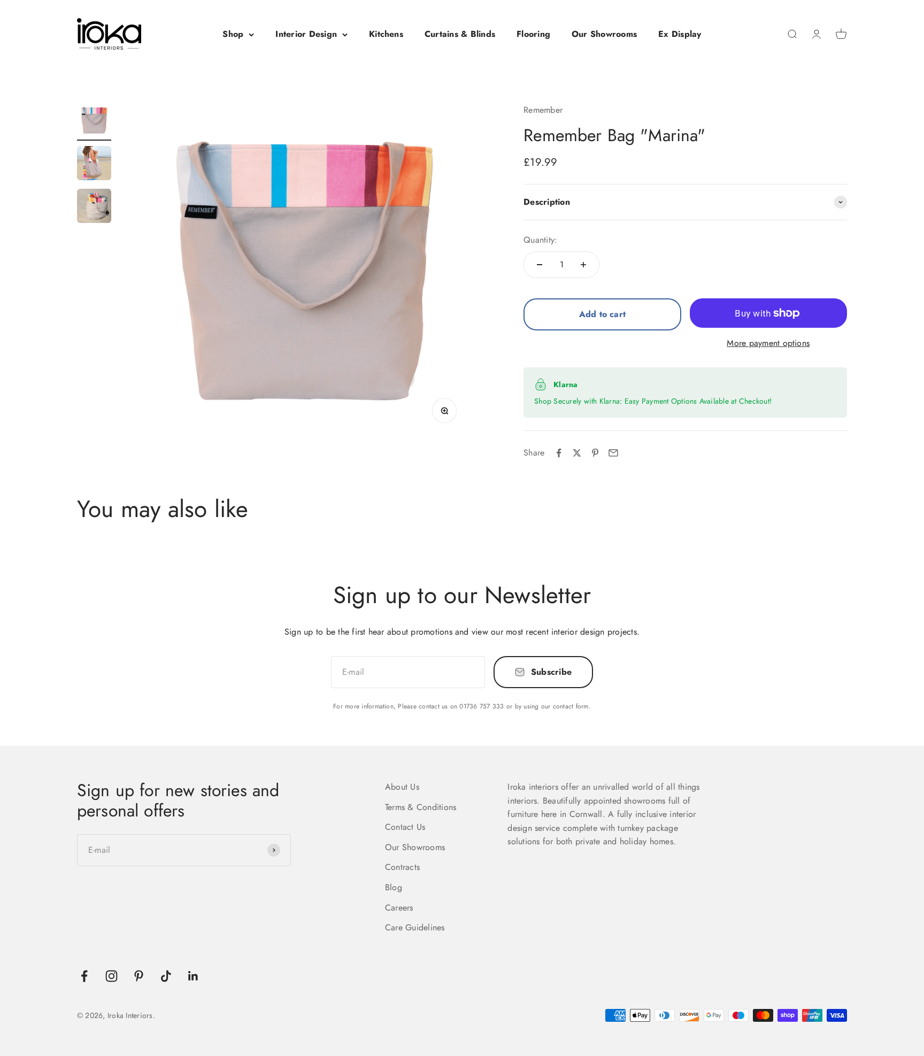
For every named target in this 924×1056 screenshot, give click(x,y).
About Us (402, 787)
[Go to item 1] (94, 122)
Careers (399, 907)
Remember (543, 110)
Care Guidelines (415, 927)
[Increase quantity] (583, 265)
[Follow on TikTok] (166, 976)
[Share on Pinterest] (595, 453)
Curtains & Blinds (460, 34)
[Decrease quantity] (539, 265)
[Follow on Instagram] (111, 976)
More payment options (768, 343)
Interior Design (306, 34)
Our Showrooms (604, 34)
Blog (393, 887)
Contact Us (405, 827)
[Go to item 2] (94, 164)
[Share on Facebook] (559, 453)
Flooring (533, 34)
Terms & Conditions (420, 807)
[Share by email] (613, 453)
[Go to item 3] (94, 207)
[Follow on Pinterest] (139, 976)
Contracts (402, 867)
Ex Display (679, 34)
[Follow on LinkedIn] (193, 976)
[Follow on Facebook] (84, 976)
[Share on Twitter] (577, 453)
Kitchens (386, 34)
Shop (232, 34)
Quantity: (540, 240)
